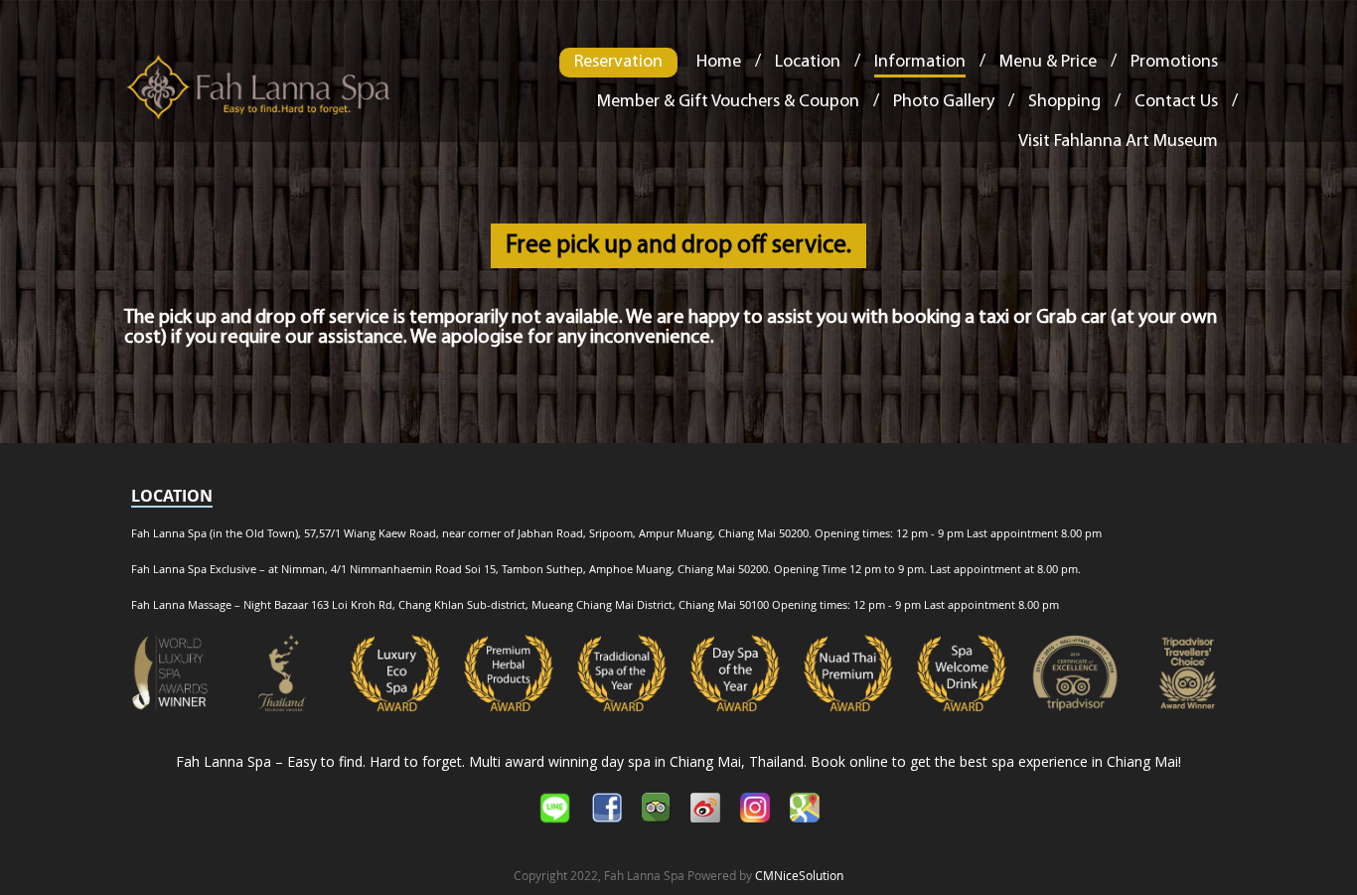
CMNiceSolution (799, 875)
